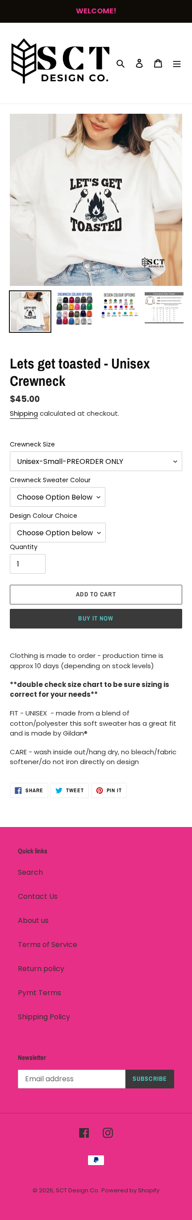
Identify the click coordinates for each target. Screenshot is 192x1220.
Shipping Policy (44, 1017)
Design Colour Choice (43, 515)
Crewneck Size (32, 444)
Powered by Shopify (130, 1190)
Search (30, 872)
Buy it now (95, 618)
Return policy (41, 969)
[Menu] (176, 63)
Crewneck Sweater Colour (50, 480)
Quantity (24, 546)
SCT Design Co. (78, 1190)
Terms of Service (47, 944)
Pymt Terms (39, 993)
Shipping (24, 413)
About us (33, 920)
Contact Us (38, 896)
